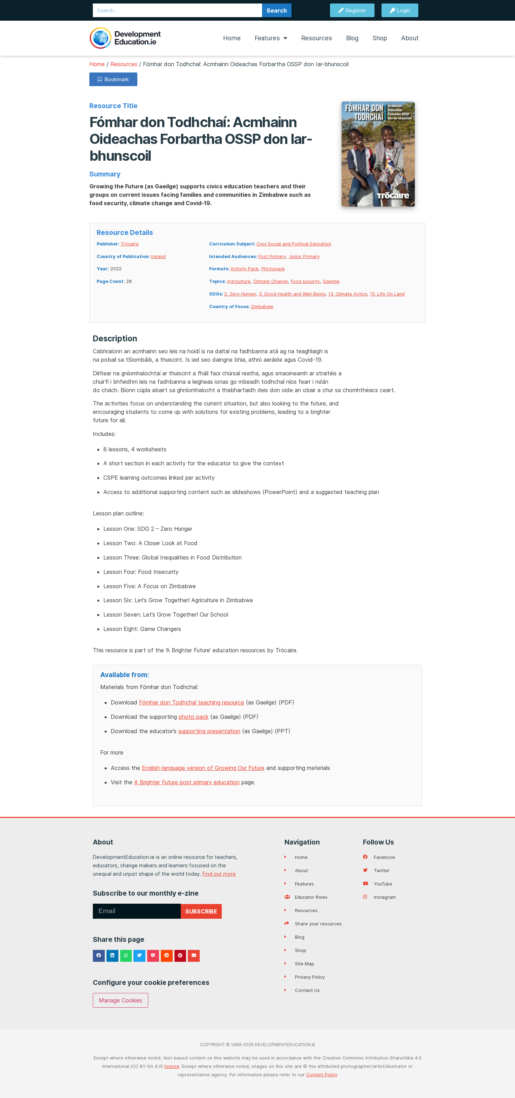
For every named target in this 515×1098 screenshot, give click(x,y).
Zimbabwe (262, 306)
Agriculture (238, 281)
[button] (99, 956)
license (171, 1066)
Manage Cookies (120, 1000)
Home (232, 38)
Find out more (219, 874)
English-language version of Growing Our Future (203, 767)
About (410, 38)
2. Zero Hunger (240, 294)
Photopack (273, 268)
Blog (352, 38)
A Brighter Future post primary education (187, 782)
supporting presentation (209, 731)
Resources (316, 38)
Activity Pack (245, 268)
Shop (379, 38)
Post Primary (272, 256)
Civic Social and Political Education (293, 243)
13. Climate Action (347, 294)
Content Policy (321, 1074)
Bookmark (115, 79)
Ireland (158, 256)
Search (277, 10)
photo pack (193, 716)
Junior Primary (304, 256)
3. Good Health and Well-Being (292, 294)
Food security (305, 281)
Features (267, 38)
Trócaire (130, 243)
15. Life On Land (387, 294)
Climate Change (270, 281)
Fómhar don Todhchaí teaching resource (191, 702)
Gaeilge (331, 281)
